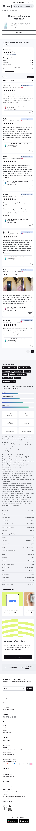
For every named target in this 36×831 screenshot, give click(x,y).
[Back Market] (18, 2)
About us (5, 702)
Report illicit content (8, 801)
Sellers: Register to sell (8, 754)
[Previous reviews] (28, 351)
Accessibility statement (9, 709)
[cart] (32, 2)
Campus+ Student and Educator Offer (13, 750)
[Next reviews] (32, 351)
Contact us (5, 725)
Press (4, 704)
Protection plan (7, 745)
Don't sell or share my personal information (14, 796)
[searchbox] (24, 6)
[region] (18, 604)
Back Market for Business (9, 759)
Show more (6, 140)
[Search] (14, 6)
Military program (7, 752)
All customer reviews (8, 776)
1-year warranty (7, 743)
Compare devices (7, 774)
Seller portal (6, 757)
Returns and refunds (8, 732)
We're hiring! (6, 712)
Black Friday (6, 781)
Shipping (5, 730)
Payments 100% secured (9, 761)
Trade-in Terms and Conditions (11, 791)
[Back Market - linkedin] (15, 717)
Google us (18, 649)
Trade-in (5, 747)
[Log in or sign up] (28, 2)
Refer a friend (6, 740)
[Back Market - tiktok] (7, 717)
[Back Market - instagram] (4, 717)
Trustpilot (5, 714)
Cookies (5, 794)
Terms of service (7, 789)
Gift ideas (5, 779)
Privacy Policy (6, 799)
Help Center (6, 727)
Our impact (6, 707)
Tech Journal (6, 772)
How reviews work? (9, 71)
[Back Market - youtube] (11, 717)
